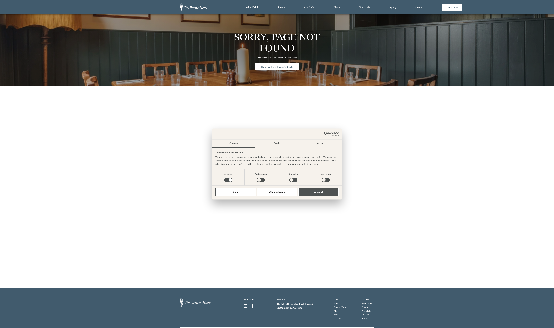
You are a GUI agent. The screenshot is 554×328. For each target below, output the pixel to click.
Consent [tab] (233, 143)
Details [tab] (277, 143)
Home (336, 299)
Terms (364, 318)
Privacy (365, 314)
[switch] (261, 180)
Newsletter (367, 310)
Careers (337, 318)
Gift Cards (364, 7)
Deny (235, 192)
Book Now (452, 7)
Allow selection (277, 192)
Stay (336, 314)
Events (365, 307)
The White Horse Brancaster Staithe (277, 66)
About (336, 7)
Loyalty (392, 7)
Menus (337, 310)
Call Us (365, 299)
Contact (419, 7)
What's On (309, 7)
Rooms (281, 7)
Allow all (318, 192)
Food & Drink (251, 7)
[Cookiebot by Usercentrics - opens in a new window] (326, 134)
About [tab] (320, 143)
